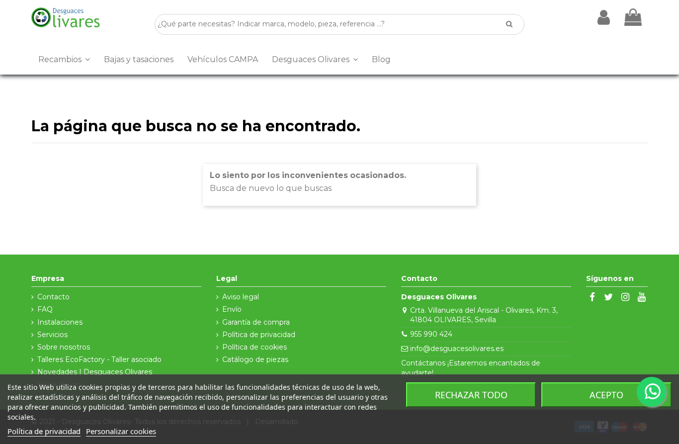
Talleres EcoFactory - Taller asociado (99, 359)
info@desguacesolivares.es (457, 348)
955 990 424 (431, 334)
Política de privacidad (258, 334)
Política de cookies (254, 347)
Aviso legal (240, 296)
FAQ (45, 309)
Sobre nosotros (63, 347)
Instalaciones (60, 322)
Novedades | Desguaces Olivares (94, 371)
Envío (232, 309)
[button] (64, 60)
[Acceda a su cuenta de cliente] (604, 17)
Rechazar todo (471, 395)
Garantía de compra (256, 322)
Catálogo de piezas (255, 359)
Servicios (52, 334)
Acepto (606, 395)
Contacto (53, 296)
